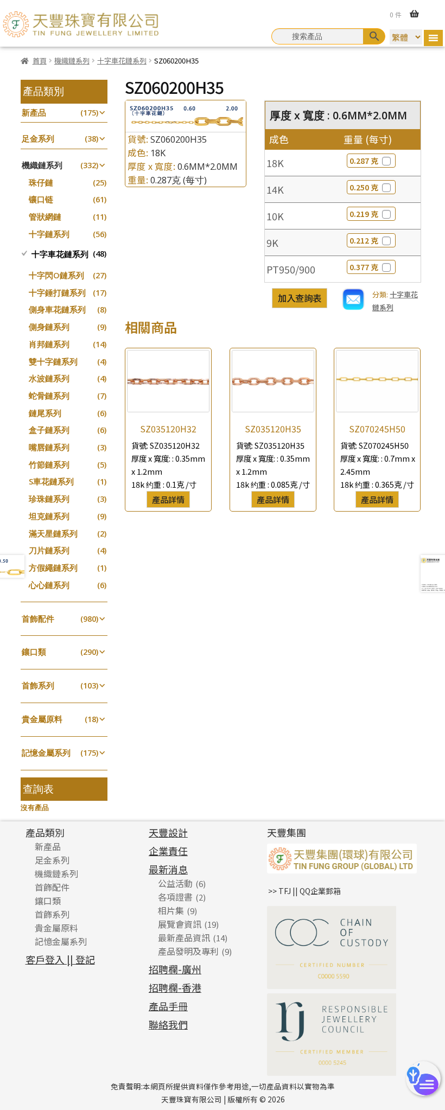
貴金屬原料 (42, 719)
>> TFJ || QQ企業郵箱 (304, 890)
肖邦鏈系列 (49, 344)
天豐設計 (168, 832)
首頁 (40, 60)
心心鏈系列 (49, 585)
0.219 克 (363, 213)
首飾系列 (38, 685)
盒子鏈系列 (49, 430)
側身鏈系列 (49, 327)
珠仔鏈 (41, 182)
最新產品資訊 (184, 937)
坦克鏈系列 (49, 516)
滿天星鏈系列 (53, 533)
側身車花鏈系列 (57, 309)
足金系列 (38, 138)
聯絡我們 (168, 1024)
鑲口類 (34, 652)
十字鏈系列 (49, 234)
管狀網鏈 (45, 217)
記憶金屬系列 (46, 753)
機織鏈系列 (72, 60)
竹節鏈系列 (49, 465)
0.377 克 (363, 266)
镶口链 (41, 199)
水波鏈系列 (49, 378)
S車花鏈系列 (51, 481)
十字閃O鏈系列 (56, 275)
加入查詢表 (299, 297)
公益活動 (175, 883)
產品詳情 (168, 499)
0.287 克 (363, 160)
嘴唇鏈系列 (49, 447)
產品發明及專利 (188, 951)
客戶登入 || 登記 (60, 959)
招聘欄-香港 (175, 987)
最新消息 (168, 869)
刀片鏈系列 (49, 550)
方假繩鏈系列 (53, 568)
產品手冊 (168, 1006)
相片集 (171, 910)
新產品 (34, 112)
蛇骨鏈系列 (49, 396)
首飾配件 (38, 619)
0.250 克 (363, 187)
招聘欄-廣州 (175, 969)
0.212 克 (363, 240)
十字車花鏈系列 (122, 60)
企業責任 (168, 851)
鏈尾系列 (45, 413)
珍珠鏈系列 (49, 499)
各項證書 (175, 896)
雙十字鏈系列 (53, 361)
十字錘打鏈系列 (57, 293)
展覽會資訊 (179, 923)
